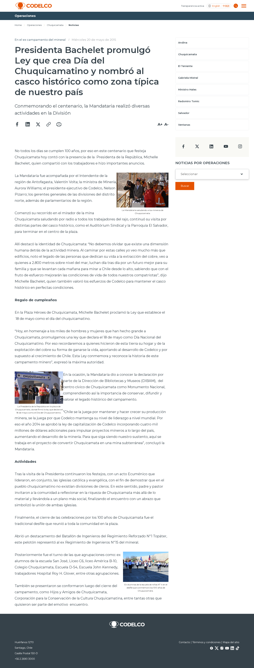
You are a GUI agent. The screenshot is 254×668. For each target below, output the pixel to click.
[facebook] (183, 147)
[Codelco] (34, 6)
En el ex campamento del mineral (40, 39)
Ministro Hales (187, 89)
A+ (160, 124)
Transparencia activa (192, 5)
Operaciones (34, 25)
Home (18, 25)
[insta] (240, 147)
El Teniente (185, 66)
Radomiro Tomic (188, 101)
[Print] (58, 124)
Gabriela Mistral (188, 77)
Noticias (74, 25)
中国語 (226, 6)
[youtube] (226, 147)
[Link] (48, 124)
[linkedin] (211, 147)
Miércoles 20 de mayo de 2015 (94, 39)
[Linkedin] (27, 124)
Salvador (183, 113)
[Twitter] (38, 124)
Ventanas (184, 124)
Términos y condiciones (206, 642)
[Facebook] (17, 124)
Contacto (184, 642)
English (216, 6)
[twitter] (197, 147)
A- (166, 124)
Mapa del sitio (231, 642)
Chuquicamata (55, 25)
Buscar (185, 185)
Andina (182, 42)
